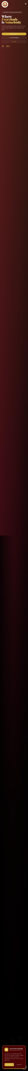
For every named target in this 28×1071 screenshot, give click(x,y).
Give (15, 41)
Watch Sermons (15, 37)
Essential (19, 1064)
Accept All (9, 1064)
